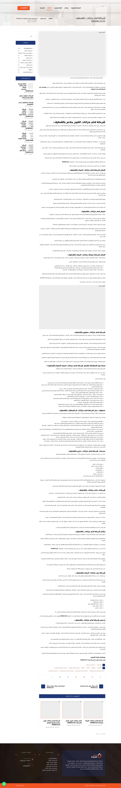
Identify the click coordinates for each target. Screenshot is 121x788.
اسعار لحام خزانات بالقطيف (74, 668)
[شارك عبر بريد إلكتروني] (44, 677)
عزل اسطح (29, 58)
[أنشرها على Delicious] (68, 677)
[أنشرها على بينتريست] (84, 677)
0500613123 (63, 616)
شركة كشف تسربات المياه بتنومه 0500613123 (25, 137)
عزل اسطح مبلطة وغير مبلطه (49, 770)
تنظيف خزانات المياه (52, 764)
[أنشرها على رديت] (76, 677)
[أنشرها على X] (92, 677)
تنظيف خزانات (28, 51)
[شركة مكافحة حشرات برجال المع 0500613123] (30, 147)
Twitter (82, 668)
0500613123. (65, 162)
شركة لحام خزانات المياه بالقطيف (67, 671)
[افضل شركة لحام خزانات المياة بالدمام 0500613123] (30, 86)
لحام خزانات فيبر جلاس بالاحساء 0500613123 (92, 660)
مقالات (30, 70)
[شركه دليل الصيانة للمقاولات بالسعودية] (98, 8)
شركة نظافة (28, 55)
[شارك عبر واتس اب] (52, 677)
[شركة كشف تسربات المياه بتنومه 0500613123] (30, 135)
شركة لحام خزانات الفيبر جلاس (82, 671)
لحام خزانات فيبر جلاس (90, 665)
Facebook (99, 668)
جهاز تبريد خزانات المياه (25, 53)
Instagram (93, 668)
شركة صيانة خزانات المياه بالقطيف (96, 671)
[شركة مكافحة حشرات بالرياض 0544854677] (30, 123)
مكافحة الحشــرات (52, 758)
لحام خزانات (99, 665)
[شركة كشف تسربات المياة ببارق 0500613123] (30, 111)
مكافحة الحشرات (27, 72)
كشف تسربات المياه (26, 62)
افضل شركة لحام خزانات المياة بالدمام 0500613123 (25, 87)
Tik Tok (87, 668)
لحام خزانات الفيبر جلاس (53, 671)
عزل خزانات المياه (27, 60)
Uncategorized (28, 48)
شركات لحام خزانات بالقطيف (61, 668)
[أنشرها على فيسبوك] (100, 677)
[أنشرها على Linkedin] (60, 677)
